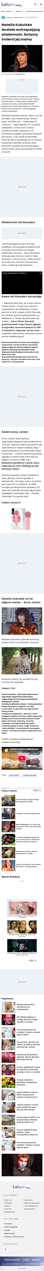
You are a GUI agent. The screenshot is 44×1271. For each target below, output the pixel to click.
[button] (42, 1264)
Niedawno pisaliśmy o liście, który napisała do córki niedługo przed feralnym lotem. (20, 465)
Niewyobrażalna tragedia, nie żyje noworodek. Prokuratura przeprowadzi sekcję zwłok (20, 708)
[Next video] (10, 292)
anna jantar (14, 775)
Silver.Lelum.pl (6, 11)
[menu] (41, 4)
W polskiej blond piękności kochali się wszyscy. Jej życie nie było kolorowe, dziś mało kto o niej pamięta (21, 359)
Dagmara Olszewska (14, 17)
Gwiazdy (19, 11)
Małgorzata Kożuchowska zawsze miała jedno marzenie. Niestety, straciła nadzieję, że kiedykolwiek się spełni (20, 721)
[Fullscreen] (39, 292)
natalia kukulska (29, 775)
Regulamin (36, 1260)
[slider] (22, 289)
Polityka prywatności (12, 1260)
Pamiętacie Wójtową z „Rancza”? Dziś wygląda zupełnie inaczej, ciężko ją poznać (22, 715)
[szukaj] (35, 4)
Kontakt (26, 1260)
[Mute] (16, 292)
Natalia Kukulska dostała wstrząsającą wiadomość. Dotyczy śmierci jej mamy (20, 343)
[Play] (4, 292)
